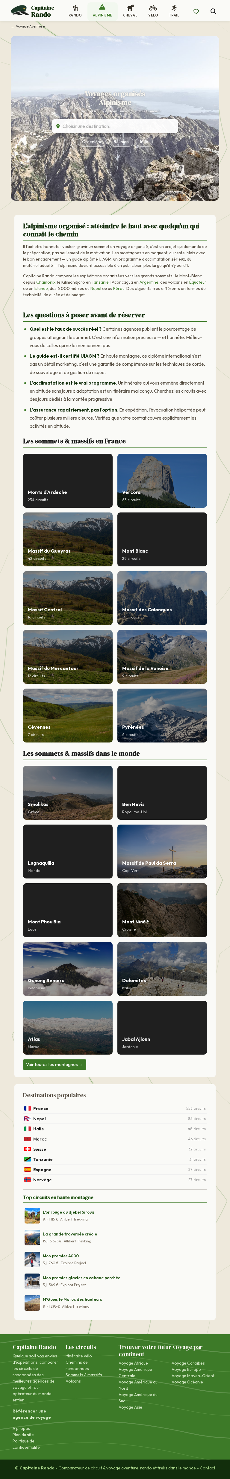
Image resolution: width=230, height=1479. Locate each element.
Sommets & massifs (84, 1374)
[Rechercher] (213, 11)
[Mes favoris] (196, 11)
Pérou (119, 288)
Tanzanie (100, 282)
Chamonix (45, 282)
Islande (41, 288)
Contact (207, 1468)
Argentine (149, 282)
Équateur (197, 282)
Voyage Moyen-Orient (193, 1375)
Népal (95, 288)
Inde (144, 141)
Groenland (92, 141)
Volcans (73, 1381)
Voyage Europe (186, 1369)
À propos (21, 1428)
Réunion (121, 141)
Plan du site (23, 1434)
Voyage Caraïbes (188, 1363)
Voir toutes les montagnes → (54, 1064)
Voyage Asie (130, 1407)
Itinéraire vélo (79, 1356)
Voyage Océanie (187, 1382)
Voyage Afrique (133, 1363)
